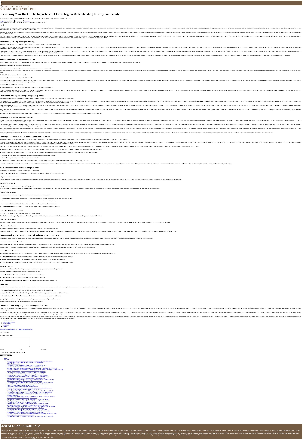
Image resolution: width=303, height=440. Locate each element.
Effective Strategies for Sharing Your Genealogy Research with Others (24, 381)
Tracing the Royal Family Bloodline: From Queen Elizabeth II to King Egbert (26, 372)
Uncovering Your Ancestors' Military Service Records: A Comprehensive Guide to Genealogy (30, 379)
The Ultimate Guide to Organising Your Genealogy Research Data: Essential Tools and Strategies (31, 406)
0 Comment (27, 21)
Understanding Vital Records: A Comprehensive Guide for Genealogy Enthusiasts (27, 393)
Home (5, 358)
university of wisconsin (8, 320)
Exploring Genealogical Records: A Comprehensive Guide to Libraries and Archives (28, 403)
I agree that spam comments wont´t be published (13, 352)
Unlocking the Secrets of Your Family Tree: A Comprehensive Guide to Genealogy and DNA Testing (32, 368)
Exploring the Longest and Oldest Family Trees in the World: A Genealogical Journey (28, 400)
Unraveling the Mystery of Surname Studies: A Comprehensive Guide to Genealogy (28, 376)
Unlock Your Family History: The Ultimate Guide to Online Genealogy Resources (27, 375)
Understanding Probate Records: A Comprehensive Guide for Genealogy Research (27, 383)
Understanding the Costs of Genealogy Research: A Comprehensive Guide (25, 373)
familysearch (6, 325)
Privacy (34, 438)
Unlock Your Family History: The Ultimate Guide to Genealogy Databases (25, 408)
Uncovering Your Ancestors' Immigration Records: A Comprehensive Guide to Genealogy (29, 392)
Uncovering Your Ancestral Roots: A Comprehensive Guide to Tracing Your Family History (30, 361)
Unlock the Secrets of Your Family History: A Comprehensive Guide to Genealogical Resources (31, 396)
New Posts (6, 359)
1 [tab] (3, 25)
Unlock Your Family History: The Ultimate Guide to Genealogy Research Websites (27, 405)
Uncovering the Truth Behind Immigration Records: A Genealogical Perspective (27, 365)
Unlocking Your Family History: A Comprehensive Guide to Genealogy (25, 366)
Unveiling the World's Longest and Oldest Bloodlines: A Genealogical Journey (26, 371)
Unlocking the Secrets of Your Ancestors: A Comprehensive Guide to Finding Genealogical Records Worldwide (35, 369)
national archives (7, 323)
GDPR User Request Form (13, 364)
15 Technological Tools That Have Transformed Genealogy (22, 402)
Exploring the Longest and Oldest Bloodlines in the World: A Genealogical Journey (27, 399)
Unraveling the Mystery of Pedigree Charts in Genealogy (21, 415)
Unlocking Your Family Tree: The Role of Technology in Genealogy (24, 389)
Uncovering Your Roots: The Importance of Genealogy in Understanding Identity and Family (30, 391)
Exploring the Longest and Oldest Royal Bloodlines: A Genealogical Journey (26, 378)
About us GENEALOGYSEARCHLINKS (43, 437)
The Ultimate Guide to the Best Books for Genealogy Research (22, 386)
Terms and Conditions (12, 395)
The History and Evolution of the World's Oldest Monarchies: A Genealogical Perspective (29, 388)
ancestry (5, 326)
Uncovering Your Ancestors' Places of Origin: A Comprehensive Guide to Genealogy (28, 410)
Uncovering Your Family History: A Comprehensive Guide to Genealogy (25, 362)
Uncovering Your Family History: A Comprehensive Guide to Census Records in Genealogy (30, 382)
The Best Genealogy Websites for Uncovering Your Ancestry (22, 398)
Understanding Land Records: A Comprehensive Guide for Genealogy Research (27, 409)
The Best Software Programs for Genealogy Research (20, 385)
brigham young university (9, 322)
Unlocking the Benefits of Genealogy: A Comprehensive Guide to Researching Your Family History (32, 413)
